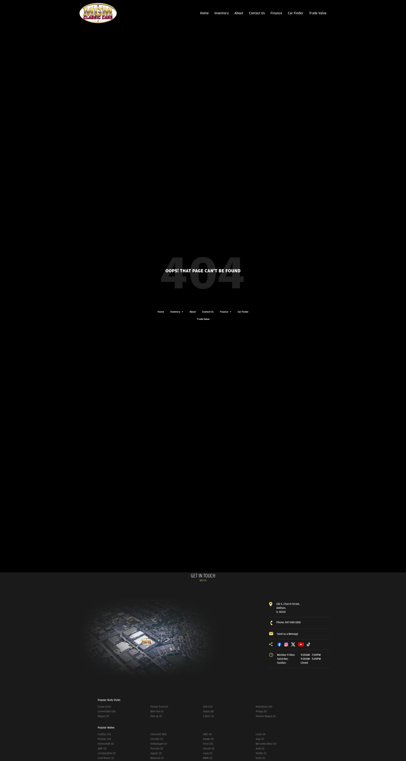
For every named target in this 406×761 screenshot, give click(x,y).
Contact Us (257, 13)
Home (204, 13)
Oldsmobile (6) (106, 743)
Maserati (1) (157, 758)
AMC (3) (102, 748)
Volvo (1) (260, 758)
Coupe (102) (104, 706)
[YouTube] (301, 644)
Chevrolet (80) (158, 734)
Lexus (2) (260, 734)
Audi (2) (260, 748)
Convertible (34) (107, 711)
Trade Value (318, 13)
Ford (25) (208, 743)
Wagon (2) (103, 716)
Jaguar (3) (156, 753)
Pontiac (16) (104, 739)
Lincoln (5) (208, 748)
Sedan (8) (208, 711)
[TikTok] (308, 644)
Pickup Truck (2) (159, 706)
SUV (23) (207, 706)
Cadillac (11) (104, 734)
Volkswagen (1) (158, 743)
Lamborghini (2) (107, 753)
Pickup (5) (261, 711)
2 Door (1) (208, 716)
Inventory (221, 13)
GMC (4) (207, 734)
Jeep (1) (260, 739)
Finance (276, 13)
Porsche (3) (156, 748)
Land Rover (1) (106, 758)
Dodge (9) (208, 739)
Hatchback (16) (264, 706)
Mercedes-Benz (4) (266, 743)
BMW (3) (207, 758)
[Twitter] (293, 644)
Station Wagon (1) (266, 716)
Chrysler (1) (156, 739)
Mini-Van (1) (157, 711)
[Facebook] (279, 644)
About (238, 13)
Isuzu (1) (207, 753)
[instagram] (286, 644)
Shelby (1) (261, 753)
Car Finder (295, 13)
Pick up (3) (156, 716)
